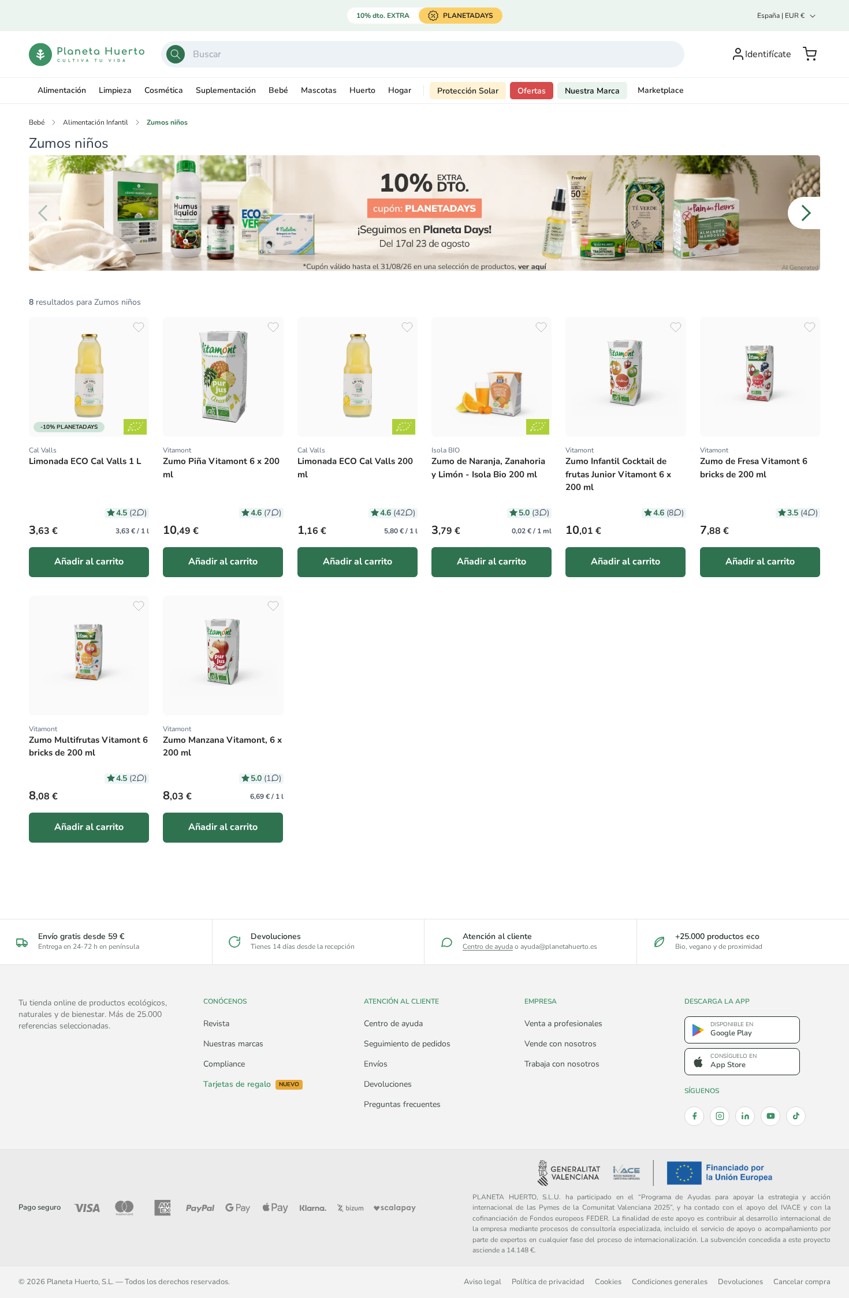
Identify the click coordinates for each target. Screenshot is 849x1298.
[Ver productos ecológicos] (135, 427)
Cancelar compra (802, 1281)
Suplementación (226, 90)
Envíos (376, 1063)
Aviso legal (482, 1281)
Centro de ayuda (488, 946)
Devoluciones (388, 1084)
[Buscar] (175, 54)
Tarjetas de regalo (251, 1084)
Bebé (278, 90)
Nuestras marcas (233, 1043)
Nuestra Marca (592, 90)
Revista (216, 1023)
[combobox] (423, 54)
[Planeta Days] (424, 213)
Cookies (608, 1281)
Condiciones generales (670, 1281)
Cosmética (163, 90)
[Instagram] (719, 1116)
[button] (809, 54)
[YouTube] (770, 1116)
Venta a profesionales (563, 1023)
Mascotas (319, 90)
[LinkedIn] (745, 1116)
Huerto (362, 90)
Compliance (224, 1063)
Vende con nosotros (560, 1043)
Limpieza (115, 90)
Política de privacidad (548, 1281)
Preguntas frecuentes (402, 1104)
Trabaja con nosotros (561, 1063)
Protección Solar (467, 90)
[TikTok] (796, 1116)
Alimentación (62, 90)
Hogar (399, 90)
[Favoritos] (138, 327)
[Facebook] (694, 1116)
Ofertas (531, 90)
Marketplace (661, 90)
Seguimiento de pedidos (407, 1043)
